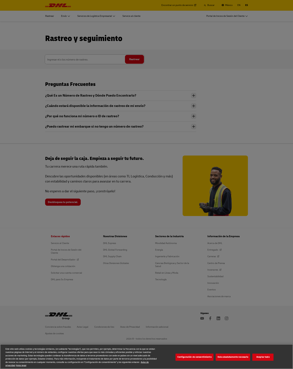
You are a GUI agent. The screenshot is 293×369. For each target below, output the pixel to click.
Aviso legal (21, 365)
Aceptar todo (263, 357)
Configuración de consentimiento (194, 357)
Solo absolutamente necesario (233, 357)
